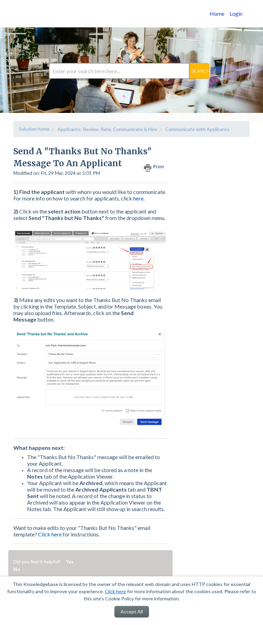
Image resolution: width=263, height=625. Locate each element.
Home (217, 13)
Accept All (132, 611)
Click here (115, 591)
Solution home (34, 129)
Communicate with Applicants (197, 129)
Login (235, 13)
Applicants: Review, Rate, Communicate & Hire (107, 129)
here (138, 198)
